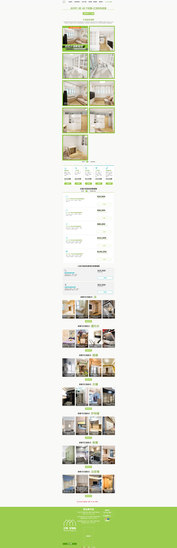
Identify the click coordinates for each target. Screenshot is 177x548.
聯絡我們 (88, 536)
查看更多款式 (88, 321)
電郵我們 (107, 510)
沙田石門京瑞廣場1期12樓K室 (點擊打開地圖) (88, 512)
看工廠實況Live (107, 516)
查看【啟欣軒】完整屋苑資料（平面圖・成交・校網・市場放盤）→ (88, 501)
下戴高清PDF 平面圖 (88, 13)
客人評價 (70, 543)
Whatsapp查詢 (109, 1)
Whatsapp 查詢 (107, 512)
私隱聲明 (107, 520)
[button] (71, 2)
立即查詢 (68, 183)
